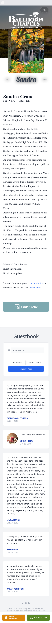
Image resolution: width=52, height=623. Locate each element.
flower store (34, 287)
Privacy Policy (18, 611)
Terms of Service (33, 611)
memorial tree (37, 283)
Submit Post (26, 369)
